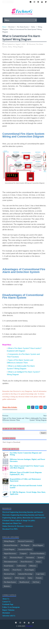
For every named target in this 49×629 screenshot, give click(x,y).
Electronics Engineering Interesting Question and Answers (23, 515)
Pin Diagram (25, 545)
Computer (23, 553)
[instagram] (34, 2)
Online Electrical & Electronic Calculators (17, 526)
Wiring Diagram (18, 47)
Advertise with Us (8, 616)
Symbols (40, 557)
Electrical (11, 27)
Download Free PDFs (10, 529)
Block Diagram (38, 545)
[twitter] (46, 2)
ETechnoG (29, 626)
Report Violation (8, 610)
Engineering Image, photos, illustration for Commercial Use (23, 518)
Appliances (7, 578)
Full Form (36, 582)
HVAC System (19, 578)
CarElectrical (21, 566)
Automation (30, 557)
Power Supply (29, 570)
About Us (5, 599)
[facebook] (30, 2)
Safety (33, 27)
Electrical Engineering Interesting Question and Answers (22, 512)
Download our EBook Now (12, 523)
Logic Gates (40, 574)
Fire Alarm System (23, 27)
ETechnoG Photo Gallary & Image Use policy (18, 520)
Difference (32, 566)
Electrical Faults (9, 574)
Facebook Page (7, 604)
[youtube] (42, 2)
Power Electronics (26, 562)
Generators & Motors (25, 549)
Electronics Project (16, 557)
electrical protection (10, 545)
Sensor (38, 562)
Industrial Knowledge (25, 574)
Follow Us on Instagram (11, 607)
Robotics (7, 586)
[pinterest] (38, 2)
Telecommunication (10, 562)
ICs (5, 557)
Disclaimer (6, 613)
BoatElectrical (24, 582)
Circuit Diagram (9, 549)
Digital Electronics (10, 553)
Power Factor (17, 570)
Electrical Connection (25, 541)
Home (4, 27)
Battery (6, 570)
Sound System (8, 566)
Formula (39, 578)
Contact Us (6, 602)
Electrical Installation (37, 553)
